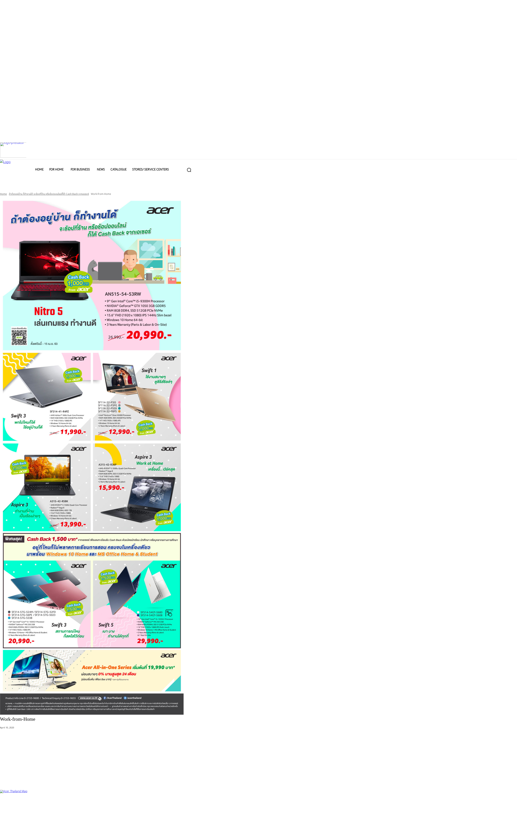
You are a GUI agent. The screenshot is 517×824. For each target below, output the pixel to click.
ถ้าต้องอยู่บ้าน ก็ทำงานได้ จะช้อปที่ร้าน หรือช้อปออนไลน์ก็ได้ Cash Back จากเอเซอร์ (49, 194)
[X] (31, 817)
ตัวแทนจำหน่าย (24, 803)
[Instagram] (18, 817)
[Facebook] (5, 817)
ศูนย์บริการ (6, 803)
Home (3, 194)
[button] (189, 170)
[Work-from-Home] (258, 456)
